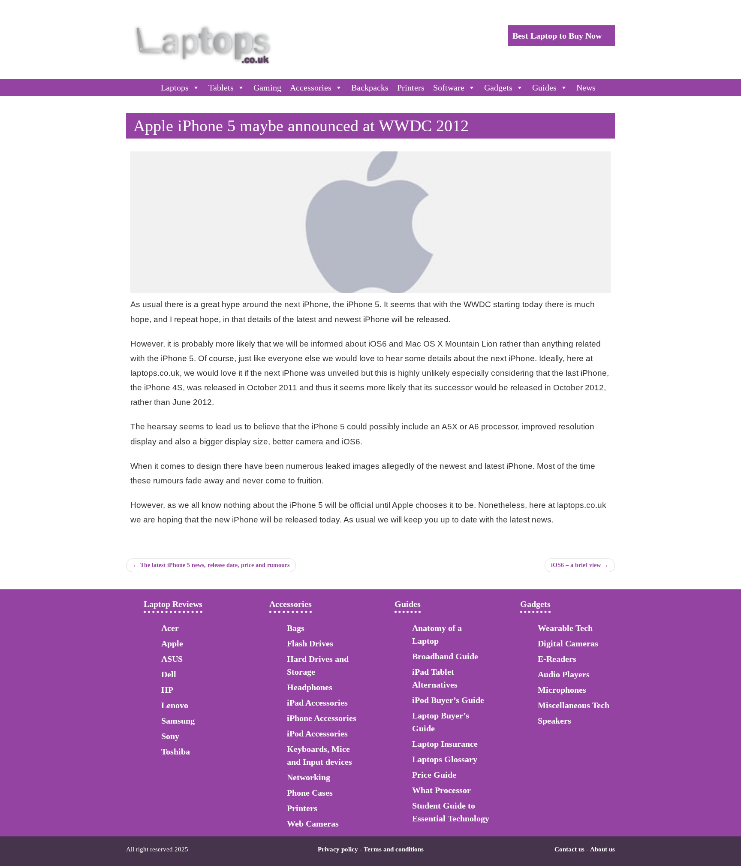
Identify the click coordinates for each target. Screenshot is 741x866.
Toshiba (175, 751)
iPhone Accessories (321, 718)
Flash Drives (310, 643)
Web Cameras (313, 823)
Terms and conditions (394, 849)
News (586, 87)
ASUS (172, 659)
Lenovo (174, 705)
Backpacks (370, 87)
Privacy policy (338, 849)
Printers (411, 87)
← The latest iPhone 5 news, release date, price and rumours (211, 565)
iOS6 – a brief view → (579, 565)
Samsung (178, 720)
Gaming (267, 87)
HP (167, 689)
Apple (172, 643)
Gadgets (498, 87)
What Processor (441, 790)
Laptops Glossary (444, 759)
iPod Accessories (317, 733)
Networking (308, 777)
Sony (170, 736)
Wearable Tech (565, 628)
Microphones (562, 689)
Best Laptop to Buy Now (558, 35)
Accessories (310, 87)
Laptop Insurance (445, 743)
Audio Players (564, 674)
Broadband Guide (445, 656)
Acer (170, 628)
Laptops (175, 87)
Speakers (554, 720)
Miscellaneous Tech (573, 705)
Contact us (569, 849)
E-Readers (557, 659)
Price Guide (434, 774)
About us (602, 849)
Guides (544, 87)
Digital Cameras (568, 643)
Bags (295, 628)
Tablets (221, 87)
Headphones (309, 687)
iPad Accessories (317, 702)
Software (448, 87)
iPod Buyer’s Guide (448, 700)
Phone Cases (310, 792)
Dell (168, 674)
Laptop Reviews (173, 604)
